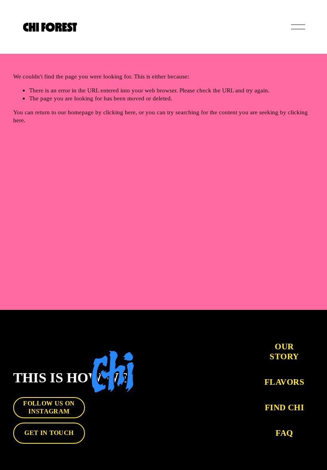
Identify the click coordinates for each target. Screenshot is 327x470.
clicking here (119, 112)
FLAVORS (284, 382)
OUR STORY (284, 351)
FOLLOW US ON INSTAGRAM (49, 407)
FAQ (284, 433)
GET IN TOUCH (48, 433)
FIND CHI (284, 407)
